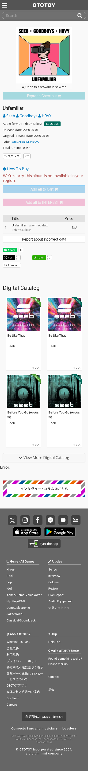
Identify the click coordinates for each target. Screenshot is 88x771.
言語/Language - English (45, 716)
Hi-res (11, 569)
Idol (9, 588)
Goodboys (28, 115)
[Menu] (5, 5)
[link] (44, 96)
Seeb (10, 115)
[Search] (81, 15)
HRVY (46, 115)
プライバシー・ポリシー (23, 661)
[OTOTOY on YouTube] (63, 520)
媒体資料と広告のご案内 (23, 692)
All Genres (27, 561)
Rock (10, 576)
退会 (51, 689)
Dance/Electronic (18, 607)
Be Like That (16, 335)
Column (53, 582)
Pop (9, 582)
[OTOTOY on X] (12, 520)
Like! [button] (41, 257)
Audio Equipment (60, 601)
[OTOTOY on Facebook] (37, 520)
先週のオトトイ (59, 607)
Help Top (54, 642)
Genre (14, 561)
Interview (54, 576)
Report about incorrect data (44, 239)
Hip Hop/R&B (16, 601)
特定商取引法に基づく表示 (25, 667)
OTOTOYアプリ (17, 685)
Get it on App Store (27, 532)
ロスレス (13, 156)
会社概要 (13, 648)
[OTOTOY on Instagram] (25, 520)
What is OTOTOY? (18, 642)
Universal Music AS (25, 142)
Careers (12, 704)
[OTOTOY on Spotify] (50, 520)
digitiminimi (38, 753)
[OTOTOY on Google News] (75, 520)
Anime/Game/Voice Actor (24, 595)
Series (52, 569)
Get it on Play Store (60, 532)
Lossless (52, 123)
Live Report (56, 595)
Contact (53, 677)
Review (53, 588)
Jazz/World (15, 614)
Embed (14, 265)
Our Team (13, 698)
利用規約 (13, 654)
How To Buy (17, 168)
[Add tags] (27, 156)
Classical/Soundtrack (21, 620)
